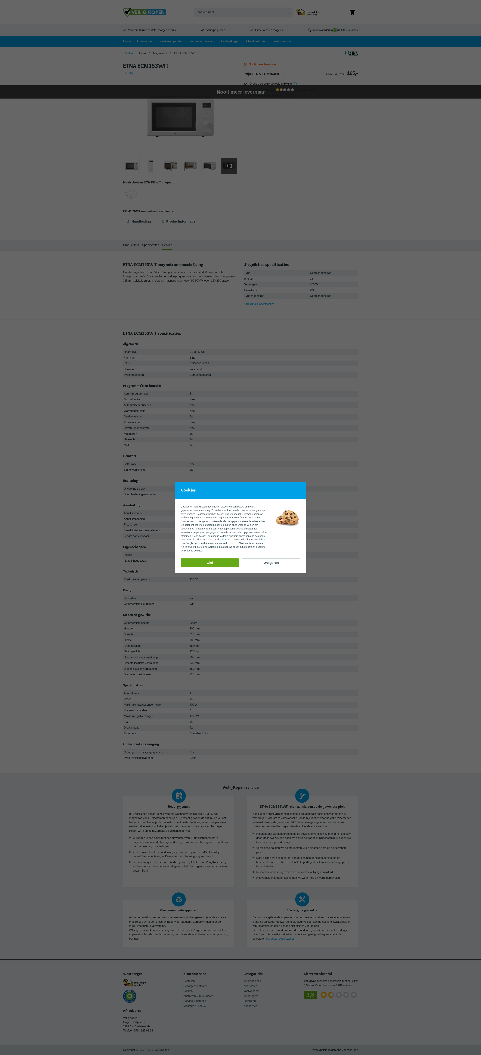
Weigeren (271, 563)
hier (224, 539)
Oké (210, 563)
